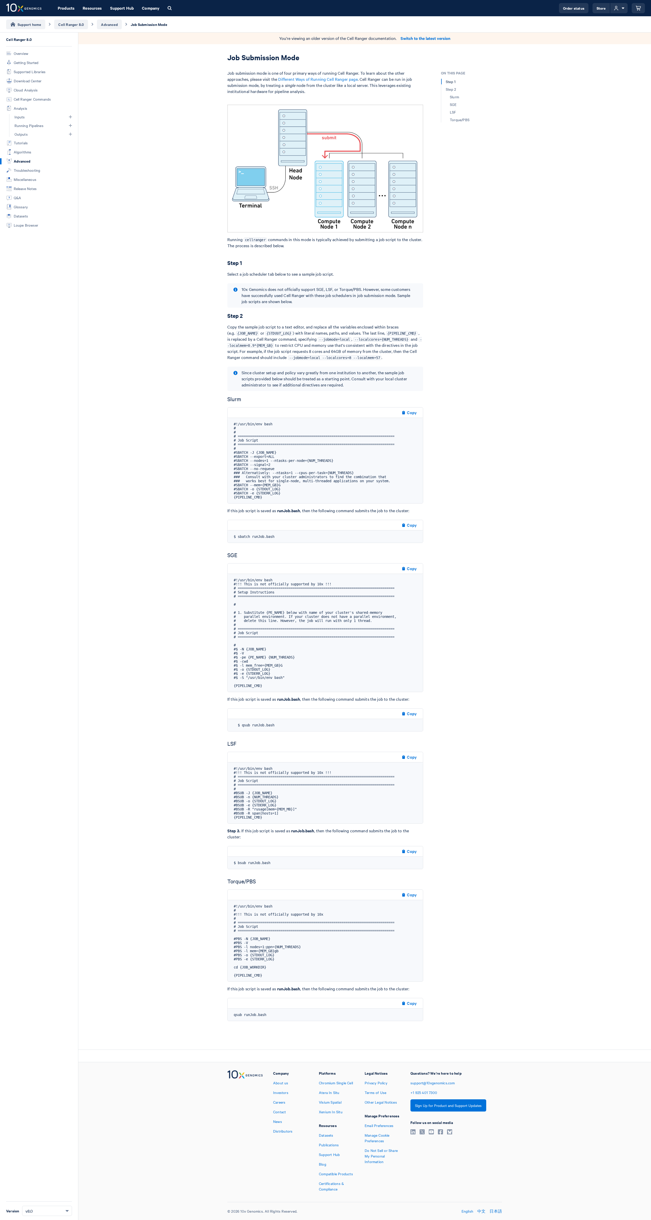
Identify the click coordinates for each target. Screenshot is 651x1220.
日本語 (496, 1211)
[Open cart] (638, 8)
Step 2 (451, 89)
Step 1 (450, 81)
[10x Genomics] (245, 1131)
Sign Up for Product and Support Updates (448, 1105)
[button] (70, 116)
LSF (453, 112)
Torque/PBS (459, 119)
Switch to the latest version (425, 38)
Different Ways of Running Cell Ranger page (318, 79)
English (467, 1211)
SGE (453, 104)
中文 (481, 1211)
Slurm (454, 96)
